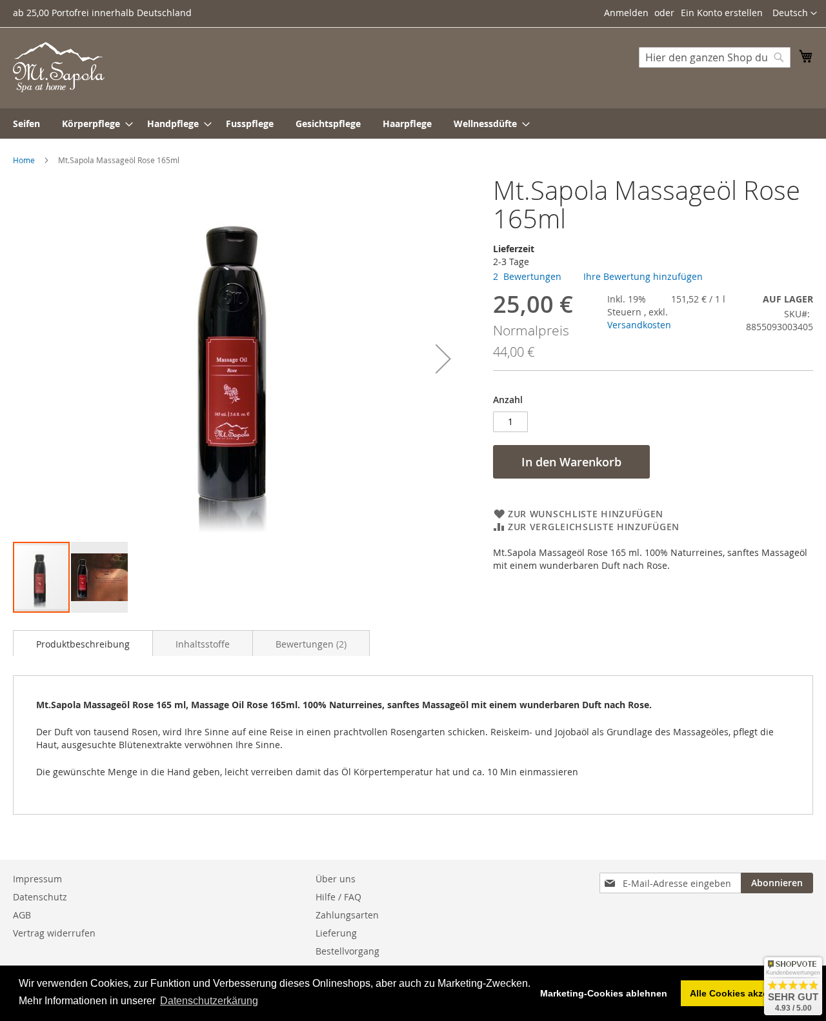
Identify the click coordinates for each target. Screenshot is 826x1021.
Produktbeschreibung (83, 644)
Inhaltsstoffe (203, 644)
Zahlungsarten (347, 915)
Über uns (336, 879)
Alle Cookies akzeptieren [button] (744, 993)
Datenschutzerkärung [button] (209, 1000)
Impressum (37, 879)
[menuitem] (26, 123)
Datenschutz (40, 897)
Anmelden (626, 12)
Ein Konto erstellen (722, 12)
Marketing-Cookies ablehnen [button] (603, 993)
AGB (22, 915)
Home (24, 160)
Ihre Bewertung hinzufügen (643, 276)
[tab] (83, 643)
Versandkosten (639, 325)
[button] (794, 13)
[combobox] (715, 57)
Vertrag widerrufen (54, 933)
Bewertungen (310, 644)
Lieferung (336, 933)
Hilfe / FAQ (338, 897)
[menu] (413, 123)
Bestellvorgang (347, 951)
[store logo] (59, 67)
